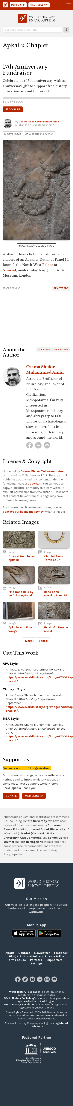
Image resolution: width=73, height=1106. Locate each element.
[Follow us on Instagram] (47, 981)
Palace (47, 265)
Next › (29, 641)
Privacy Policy (54, 956)
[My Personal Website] (47, 445)
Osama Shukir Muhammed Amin (39, 121)
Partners (36, 960)
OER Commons (30, 837)
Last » (43, 641)
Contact (24, 953)
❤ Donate (12, 109)
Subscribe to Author (39, 134)
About (9, 953)
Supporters (54, 960)
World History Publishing (19, 998)
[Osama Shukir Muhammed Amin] (29, 445)
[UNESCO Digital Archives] (36, 1053)
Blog (12, 956)
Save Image (12, 134)
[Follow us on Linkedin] (40, 981)
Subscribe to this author (53, 349)
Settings (37, 963)
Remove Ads (61, 288)
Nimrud (9, 270)
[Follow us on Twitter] (25, 981)
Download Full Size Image (36, 245)
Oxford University (35, 821)
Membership (18, 5)
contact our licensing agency (23, 511)
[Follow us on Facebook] (18, 981)
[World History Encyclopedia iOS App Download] (24, 933)
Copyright (35, 483)
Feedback (61, 953)
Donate (11, 796)
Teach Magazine (31, 841)
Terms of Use (16, 960)
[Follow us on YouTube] (54, 981)
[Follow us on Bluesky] (33, 981)
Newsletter (42, 953)
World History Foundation (24, 991)
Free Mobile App (39, 5)
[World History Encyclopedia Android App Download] (49, 933)
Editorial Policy (30, 956)
